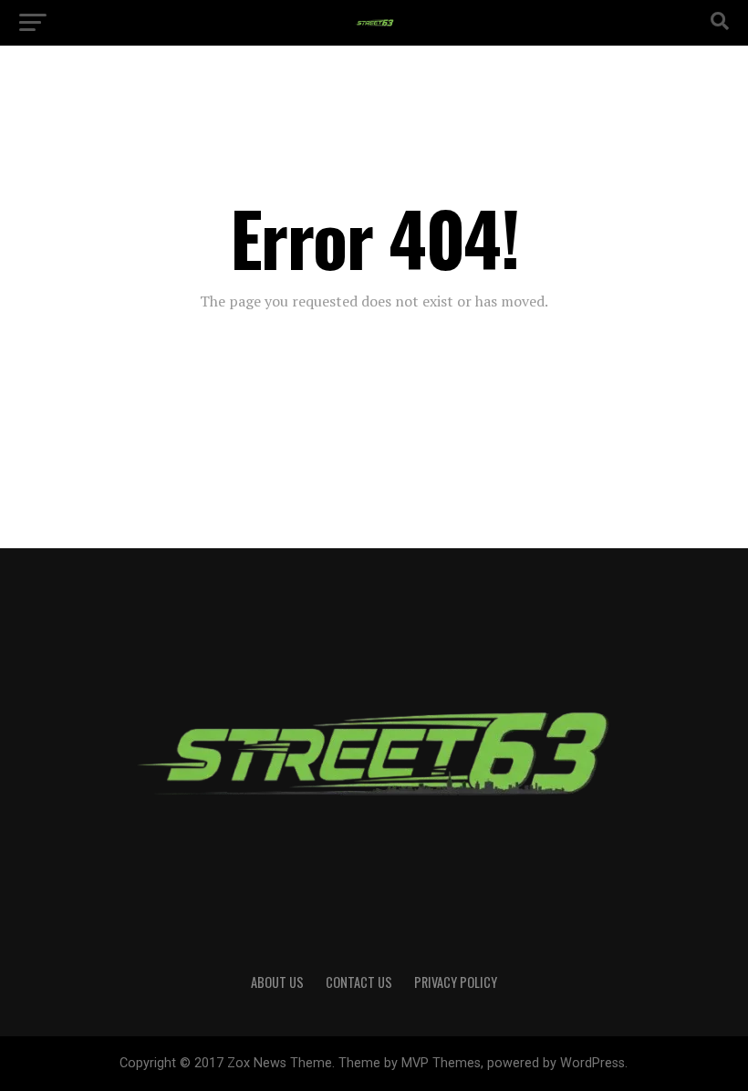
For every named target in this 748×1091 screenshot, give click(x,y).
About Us (277, 982)
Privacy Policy (455, 982)
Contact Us (359, 982)
